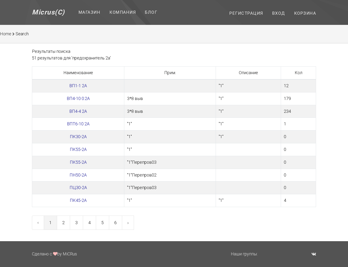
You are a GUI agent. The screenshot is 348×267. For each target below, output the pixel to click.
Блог (151, 12)
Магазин (90, 12)
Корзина (305, 13)
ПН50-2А (78, 174)
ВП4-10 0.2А (78, 98)
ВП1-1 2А (78, 85)
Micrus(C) (48, 12)
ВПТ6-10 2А (78, 123)
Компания (122, 12)
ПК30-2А (78, 136)
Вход (278, 13)
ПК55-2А (78, 149)
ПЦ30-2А (78, 187)
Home (5, 33)
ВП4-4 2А (78, 111)
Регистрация (246, 13)
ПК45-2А (78, 200)
